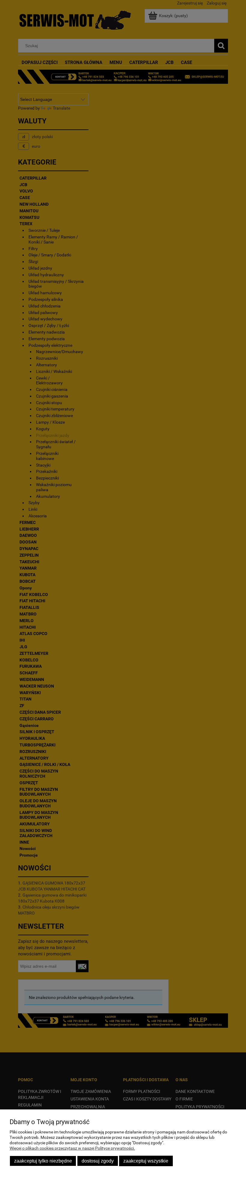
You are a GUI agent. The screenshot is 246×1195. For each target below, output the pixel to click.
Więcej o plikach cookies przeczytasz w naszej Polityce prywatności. (72, 1148)
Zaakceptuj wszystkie (145, 1160)
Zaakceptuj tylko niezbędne (43, 1160)
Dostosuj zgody (98, 1160)
